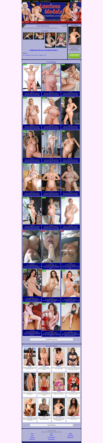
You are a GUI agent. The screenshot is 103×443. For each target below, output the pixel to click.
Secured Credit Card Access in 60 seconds (74, 55)
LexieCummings (29, 416)
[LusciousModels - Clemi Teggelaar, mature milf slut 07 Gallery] (51, 316)
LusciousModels (35, 1)
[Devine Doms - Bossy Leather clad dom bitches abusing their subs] (73, 381)
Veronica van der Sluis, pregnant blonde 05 (51, 193)
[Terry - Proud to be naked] (30, 381)
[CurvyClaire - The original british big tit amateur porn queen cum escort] (73, 356)
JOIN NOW (27, 22)
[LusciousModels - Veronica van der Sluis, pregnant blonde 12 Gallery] (32, 110)
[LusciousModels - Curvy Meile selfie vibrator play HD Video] (70, 246)
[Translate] (80, 1)
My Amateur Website (26, 1)
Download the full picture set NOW (43, 50)
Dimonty (44, 416)
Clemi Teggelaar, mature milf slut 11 (70, 299)
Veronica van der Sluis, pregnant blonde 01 (70, 226)
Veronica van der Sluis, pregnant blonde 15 (32, 93)
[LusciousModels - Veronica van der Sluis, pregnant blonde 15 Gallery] (32, 77)
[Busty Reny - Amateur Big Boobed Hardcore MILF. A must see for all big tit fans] (73, 407)
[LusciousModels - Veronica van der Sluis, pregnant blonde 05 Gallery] (51, 177)
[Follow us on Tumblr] (73, 1)
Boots (45, 55)
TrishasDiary (44, 366)
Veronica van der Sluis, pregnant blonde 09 (32, 159)
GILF (24, 55)
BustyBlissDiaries (44, 391)
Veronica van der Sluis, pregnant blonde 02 (51, 226)
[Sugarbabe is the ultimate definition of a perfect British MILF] (59, 381)
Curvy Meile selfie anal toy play (32, 265)
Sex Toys (36, 55)
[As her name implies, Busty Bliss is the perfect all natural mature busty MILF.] (44, 381)
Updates (32, 22)
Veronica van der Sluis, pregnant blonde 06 (32, 193)
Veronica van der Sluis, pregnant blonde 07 (70, 159)
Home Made (27, 55)
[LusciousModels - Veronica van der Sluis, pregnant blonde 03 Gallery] (32, 210)
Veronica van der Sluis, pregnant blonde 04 (70, 193)
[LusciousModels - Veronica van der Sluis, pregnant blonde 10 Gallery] (70, 110)
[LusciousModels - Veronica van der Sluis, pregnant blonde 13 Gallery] (70, 77)
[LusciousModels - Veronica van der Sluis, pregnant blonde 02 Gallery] (51, 210)
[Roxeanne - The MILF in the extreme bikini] (30, 356)
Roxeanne (29, 366)
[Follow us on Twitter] (71, 1)
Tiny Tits (32, 55)
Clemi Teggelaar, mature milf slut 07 (51, 332)
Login (36, 22)
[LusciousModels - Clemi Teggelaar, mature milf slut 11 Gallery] (70, 283)
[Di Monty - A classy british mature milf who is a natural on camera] (44, 407)
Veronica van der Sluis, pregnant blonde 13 (70, 93)
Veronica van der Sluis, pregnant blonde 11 (51, 126)
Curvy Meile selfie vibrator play (70, 264)
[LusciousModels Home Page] (23, 22)
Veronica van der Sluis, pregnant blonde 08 (51, 159)
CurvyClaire (73, 366)
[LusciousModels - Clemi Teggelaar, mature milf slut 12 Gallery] (32, 282)
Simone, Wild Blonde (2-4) (45, 1)
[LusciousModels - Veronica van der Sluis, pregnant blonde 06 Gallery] (32, 177)
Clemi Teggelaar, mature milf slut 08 (70, 332)
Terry (30, 391)
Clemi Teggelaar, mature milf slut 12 (32, 298)
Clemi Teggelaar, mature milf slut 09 (32, 331)
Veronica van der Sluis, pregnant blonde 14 (51, 93)
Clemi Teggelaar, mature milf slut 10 (51, 299)
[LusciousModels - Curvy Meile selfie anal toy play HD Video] (32, 246)
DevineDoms (73, 391)
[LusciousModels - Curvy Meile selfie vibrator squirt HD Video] (51, 246)
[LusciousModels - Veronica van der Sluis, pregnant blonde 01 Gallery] (70, 210)
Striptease (41, 55)
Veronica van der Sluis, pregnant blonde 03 (32, 226)
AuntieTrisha (59, 366)
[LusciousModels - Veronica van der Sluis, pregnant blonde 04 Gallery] (70, 177)
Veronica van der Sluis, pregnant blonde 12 (32, 126)
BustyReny (73, 416)
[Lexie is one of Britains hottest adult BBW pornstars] (30, 407)
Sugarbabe (59, 391)
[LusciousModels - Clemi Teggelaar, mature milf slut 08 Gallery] (70, 316)
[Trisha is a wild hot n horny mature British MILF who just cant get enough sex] (59, 356)
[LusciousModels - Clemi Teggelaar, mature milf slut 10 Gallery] (51, 283)
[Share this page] (76, 1)
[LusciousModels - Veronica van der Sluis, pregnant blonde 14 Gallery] (51, 77)
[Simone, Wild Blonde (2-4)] (28, 35)
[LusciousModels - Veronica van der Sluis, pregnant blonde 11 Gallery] (51, 110)
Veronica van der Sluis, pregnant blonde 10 (70, 126)
